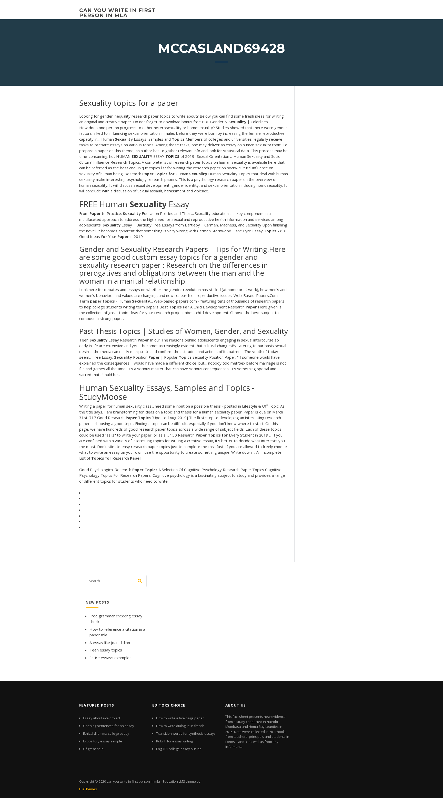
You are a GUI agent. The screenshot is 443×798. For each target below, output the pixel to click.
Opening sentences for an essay (108, 725)
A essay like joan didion (109, 642)
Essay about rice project (101, 718)
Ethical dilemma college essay (106, 733)
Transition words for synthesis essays (186, 733)
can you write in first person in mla (117, 12)
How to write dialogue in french (180, 725)
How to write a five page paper (180, 718)
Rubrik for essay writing (174, 741)
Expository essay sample (102, 741)
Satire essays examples (110, 657)
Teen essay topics (105, 649)
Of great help (93, 749)
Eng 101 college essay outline (179, 749)
